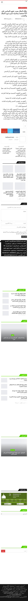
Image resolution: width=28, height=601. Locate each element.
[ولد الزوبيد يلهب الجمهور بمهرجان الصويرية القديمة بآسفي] (4, 398)
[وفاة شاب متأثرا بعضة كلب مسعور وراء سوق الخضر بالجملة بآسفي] (8, 169)
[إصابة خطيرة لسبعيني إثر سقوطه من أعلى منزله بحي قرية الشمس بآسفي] (20, 186)
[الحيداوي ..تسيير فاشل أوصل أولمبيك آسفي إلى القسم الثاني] (14, 447)
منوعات (20, 7)
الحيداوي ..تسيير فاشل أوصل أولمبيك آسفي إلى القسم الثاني (14, 453)
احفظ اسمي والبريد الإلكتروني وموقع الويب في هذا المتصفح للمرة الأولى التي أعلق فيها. (15, 232)
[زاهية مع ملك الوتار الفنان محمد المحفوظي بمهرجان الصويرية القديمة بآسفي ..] (4, 386)
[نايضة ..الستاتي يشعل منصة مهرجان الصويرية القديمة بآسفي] (4, 392)
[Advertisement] (14, 272)
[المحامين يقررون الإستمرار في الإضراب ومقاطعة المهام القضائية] (8, 186)
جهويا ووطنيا (24, 7)
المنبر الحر (12, 450)
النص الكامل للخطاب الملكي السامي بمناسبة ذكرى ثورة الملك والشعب (7, 151)
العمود (13, 335)
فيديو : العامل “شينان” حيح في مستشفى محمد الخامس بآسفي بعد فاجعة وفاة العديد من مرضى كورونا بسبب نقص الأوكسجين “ (20, 153)
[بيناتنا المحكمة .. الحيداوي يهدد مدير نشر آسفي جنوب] (14, 333)
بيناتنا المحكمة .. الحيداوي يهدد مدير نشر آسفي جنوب (14, 338)
